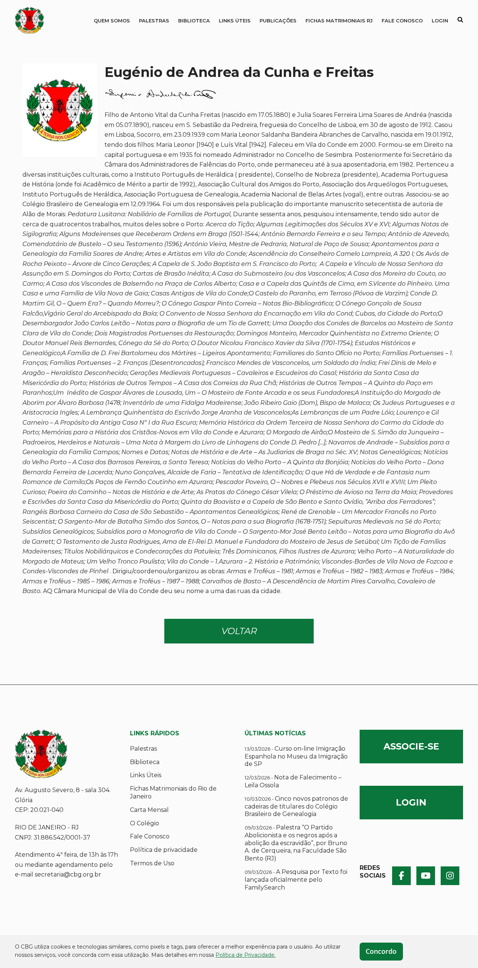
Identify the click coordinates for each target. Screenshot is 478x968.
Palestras (154, 21)
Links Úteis (235, 21)
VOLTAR (239, 631)
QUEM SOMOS (112, 21)
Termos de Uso (152, 863)
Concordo (381, 951)
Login (440, 21)
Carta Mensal (149, 809)
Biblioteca (194, 21)
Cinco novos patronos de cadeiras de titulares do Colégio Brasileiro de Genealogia (296, 806)
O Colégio (144, 823)
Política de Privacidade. (245, 955)
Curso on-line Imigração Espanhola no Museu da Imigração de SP (296, 756)
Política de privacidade (164, 849)
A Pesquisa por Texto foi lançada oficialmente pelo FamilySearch (296, 879)
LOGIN (411, 802)
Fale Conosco (402, 21)
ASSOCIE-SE (411, 746)
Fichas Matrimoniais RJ (339, 21)
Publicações (278, 21)
